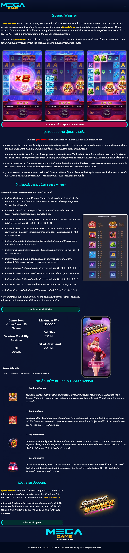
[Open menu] (125, 6)
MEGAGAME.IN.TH (52, 497)
